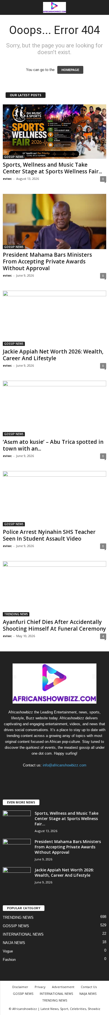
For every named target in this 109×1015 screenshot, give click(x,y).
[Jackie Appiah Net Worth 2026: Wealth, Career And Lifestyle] (54, 318)
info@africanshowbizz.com (64, 765)
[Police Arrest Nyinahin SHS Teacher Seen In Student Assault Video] (54, 498)
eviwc (7, 178)
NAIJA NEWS (14, 943)
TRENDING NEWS (16, 614)
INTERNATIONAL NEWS (23, 934)
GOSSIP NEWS (13, 157)
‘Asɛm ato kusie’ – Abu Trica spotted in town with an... (53, 445)
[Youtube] (72, 776)
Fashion (9, 959)
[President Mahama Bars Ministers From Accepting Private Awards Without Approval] (54, 221)
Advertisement (63, 987)
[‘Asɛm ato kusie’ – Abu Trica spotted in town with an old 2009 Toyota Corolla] (54, 408)
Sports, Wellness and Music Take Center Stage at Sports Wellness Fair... (52, 168)
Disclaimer (20, 987)
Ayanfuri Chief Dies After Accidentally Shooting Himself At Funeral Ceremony (54, 625)
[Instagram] (49, 776)
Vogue (8, 951)
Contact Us (89, 987)
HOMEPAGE (70, 70)
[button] (100, 7)
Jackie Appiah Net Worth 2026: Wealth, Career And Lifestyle (53, 355)
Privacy (40, 987)
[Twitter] (61, 776)
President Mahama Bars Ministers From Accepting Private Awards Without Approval (47, 261)
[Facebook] (38, 776)
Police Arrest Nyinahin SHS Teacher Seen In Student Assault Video (49, 535)
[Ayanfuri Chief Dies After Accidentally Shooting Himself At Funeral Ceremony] (54, 588)
